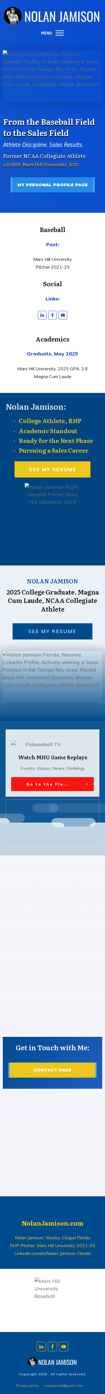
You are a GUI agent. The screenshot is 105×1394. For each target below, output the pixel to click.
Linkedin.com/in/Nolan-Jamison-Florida (52, 1253)
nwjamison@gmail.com (64, 1386)
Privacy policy (27, 1386)
